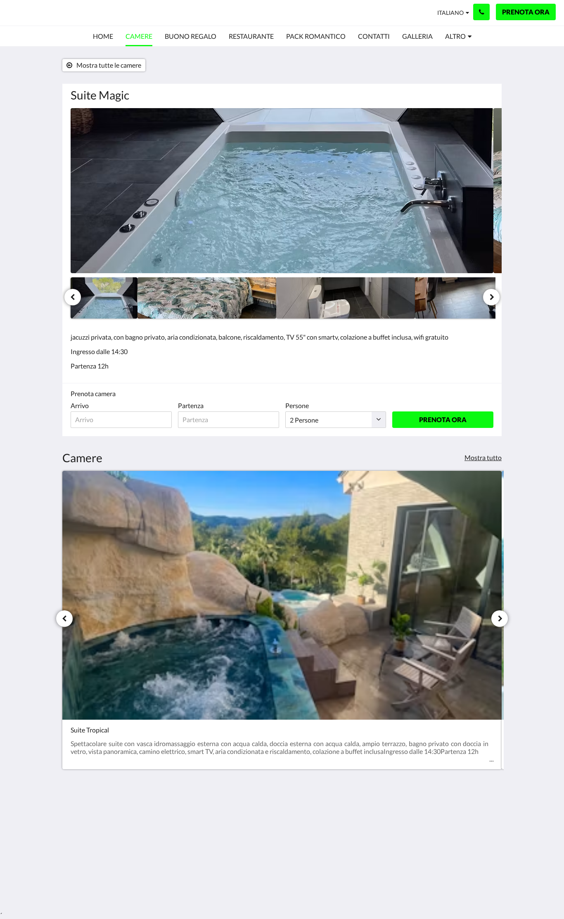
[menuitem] (103, 36)
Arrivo (80, 405)
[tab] (246, 800)
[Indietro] (72, 297)
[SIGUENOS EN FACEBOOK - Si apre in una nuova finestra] (462, 818)
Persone (297, 405)
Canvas (482, 876)
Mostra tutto (483, 457)
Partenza (191, 405)
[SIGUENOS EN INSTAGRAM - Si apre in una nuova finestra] (485, 818)
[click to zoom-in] (282, 190)
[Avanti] (491, 297)
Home (223, 813)
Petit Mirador (45, 13)
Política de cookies (240, 821)
